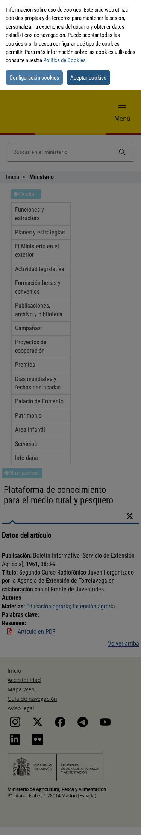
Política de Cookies (64, 60)
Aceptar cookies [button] (88, 77)
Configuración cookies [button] (34, 77)
